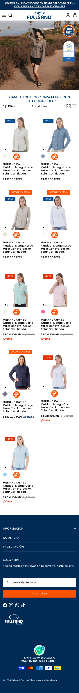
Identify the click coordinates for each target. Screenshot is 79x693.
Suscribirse (39, 593)
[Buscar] (12, 15)
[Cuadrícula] (68, 106)
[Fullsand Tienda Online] (39, 15)
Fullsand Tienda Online (23, 680)
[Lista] (74, 106)
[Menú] (4, 15)
